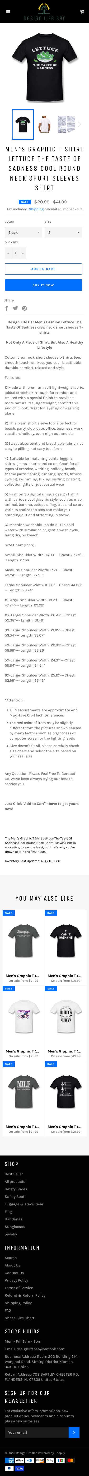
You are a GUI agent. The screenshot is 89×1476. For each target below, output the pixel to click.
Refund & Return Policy (25, 1295)
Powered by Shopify (51, 1453)
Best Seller (14, 1174)
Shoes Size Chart (19, 1318)
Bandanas (13, 1219)
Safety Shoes (16, 1189)
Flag (8, 1211)
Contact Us (14, 1272)
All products (15, 1181)
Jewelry (11, 1234)
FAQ (8, 1310)
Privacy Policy (16, 1280)
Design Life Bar (26, 1453)
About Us (12, 1265)
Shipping (36, 209)
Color (9, 221)
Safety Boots (15, 1196)
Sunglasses (15, 1226)
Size (48, 221)
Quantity (11, 242)
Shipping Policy (18, 1303)
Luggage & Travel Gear (24, 1204)
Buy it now (43, 285)
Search (11, 1257)
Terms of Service (19, 1288)
